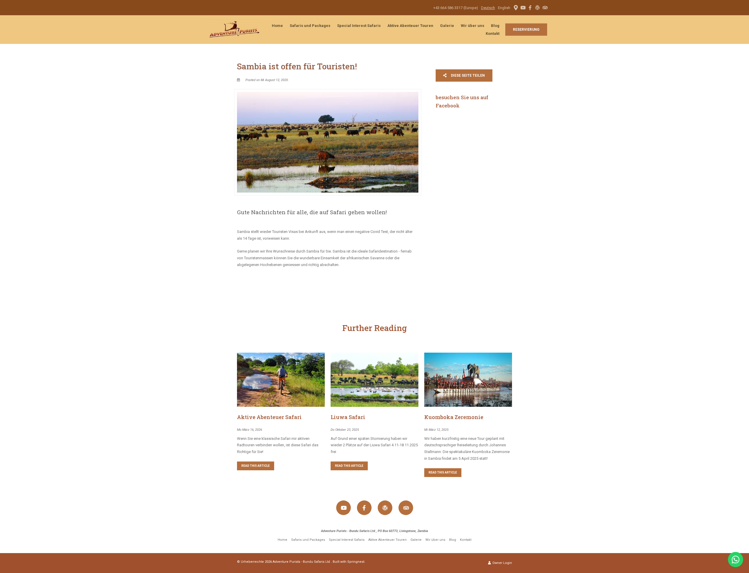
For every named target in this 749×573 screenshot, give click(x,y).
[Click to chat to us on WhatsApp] (735, 559)
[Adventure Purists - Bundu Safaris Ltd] (234, 29)
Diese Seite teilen (467, 75)
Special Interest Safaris (359, 25)
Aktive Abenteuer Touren (410, 25)
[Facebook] (530, 7)
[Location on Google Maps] (515, 7)
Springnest (355, 562)
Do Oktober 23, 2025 (345, 429)
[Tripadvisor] (544, 7)
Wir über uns (472, 25)
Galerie (447, 25)
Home (277, 25)
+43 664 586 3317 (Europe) (455, 8)
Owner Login (502, 563)
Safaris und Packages (310, 25)
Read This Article (255, 465)
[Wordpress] (537, 7)
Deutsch (488, 8)
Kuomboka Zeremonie (453, 417)
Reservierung (526, 30)
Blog (495, 25)
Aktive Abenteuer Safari (269, 417)
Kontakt (492, 33)
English (504, 8)
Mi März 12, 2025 (436, 429)
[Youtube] (522, 7)
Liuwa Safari (348, 417)
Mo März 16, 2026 (249, 429)
